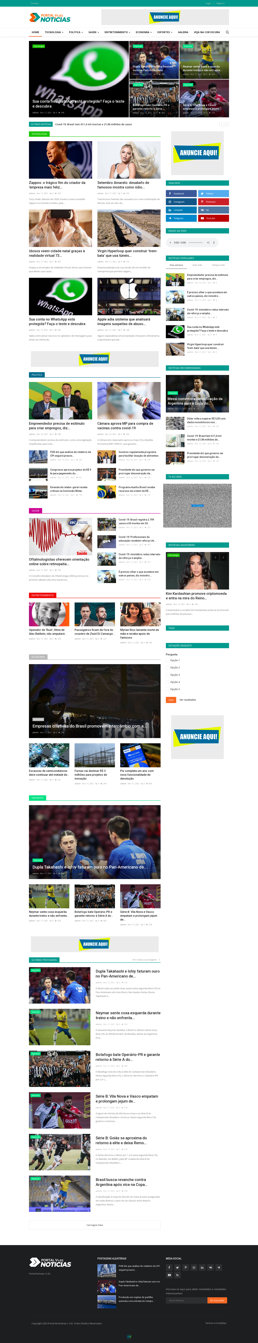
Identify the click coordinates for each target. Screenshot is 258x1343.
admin (35, 112)
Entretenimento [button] (116, 32)
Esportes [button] (164, 32)
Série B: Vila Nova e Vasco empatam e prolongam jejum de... (138, 915)
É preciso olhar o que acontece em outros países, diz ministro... (139, 573)
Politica (37, 374)
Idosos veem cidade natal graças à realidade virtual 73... (57, 253)
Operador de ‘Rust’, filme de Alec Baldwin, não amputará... (48, 631)
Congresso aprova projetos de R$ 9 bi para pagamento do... (70, 471)
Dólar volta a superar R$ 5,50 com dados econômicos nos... (206, 420)
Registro (221, 3)
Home (35, 32)
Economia (38, 657)
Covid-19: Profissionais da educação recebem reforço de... (137, 539)
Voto (171, 700)
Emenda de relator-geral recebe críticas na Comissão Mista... (68, 489)
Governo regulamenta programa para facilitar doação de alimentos (138, 454)
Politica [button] (75, 32)
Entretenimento (43, 595)
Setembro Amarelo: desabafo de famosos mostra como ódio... (123, 185)
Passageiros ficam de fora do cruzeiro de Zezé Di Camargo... (95, 631)
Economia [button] (143, 32)
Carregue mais (95, 1225)
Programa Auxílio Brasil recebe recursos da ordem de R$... (137, 489)
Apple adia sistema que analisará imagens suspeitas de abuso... (123, 321)
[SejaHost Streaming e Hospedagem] (129, 1336)
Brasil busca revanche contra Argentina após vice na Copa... (121, 1182)
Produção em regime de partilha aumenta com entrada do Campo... (137, 1299)
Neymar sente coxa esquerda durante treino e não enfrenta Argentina (99, 124)
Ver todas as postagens (145, 959)
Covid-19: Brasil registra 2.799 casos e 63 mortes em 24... (136, 521)
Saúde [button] (92, 32)
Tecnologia (39, 134)
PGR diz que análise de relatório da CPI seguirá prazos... (70, 454)
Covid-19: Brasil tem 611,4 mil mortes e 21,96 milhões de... (204, 438)
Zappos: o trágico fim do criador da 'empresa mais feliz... (57, 185)
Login (208, 3)
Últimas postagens (44, 960)
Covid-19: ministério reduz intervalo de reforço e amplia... (139, 556)
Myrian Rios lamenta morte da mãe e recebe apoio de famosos (139, 633)
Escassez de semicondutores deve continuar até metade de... (49, 772)
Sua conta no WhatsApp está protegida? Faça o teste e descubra (57, 321)
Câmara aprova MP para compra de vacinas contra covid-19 (125, 425)
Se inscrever (217, 1300)
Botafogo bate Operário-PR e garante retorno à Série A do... (94, 913)
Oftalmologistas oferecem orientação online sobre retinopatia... (59, 561)
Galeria (183, 32)
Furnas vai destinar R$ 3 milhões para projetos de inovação (91, 774)
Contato (34, 3)
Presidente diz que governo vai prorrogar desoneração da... (137, 471)
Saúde (35, 510)
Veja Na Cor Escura (207, 32)
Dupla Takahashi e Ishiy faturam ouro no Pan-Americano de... (128, 973)
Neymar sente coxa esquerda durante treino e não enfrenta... (49, 913)
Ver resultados (188, 699)
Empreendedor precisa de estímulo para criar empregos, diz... (57, 425)
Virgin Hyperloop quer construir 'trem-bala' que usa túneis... (127, 253)
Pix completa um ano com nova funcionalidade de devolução (137, 774)
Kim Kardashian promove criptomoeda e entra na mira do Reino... (196, 595)
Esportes (38, 798)
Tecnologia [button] (53, 32)
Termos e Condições (215, 1323)
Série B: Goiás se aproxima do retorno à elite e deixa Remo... (121, 1140)
